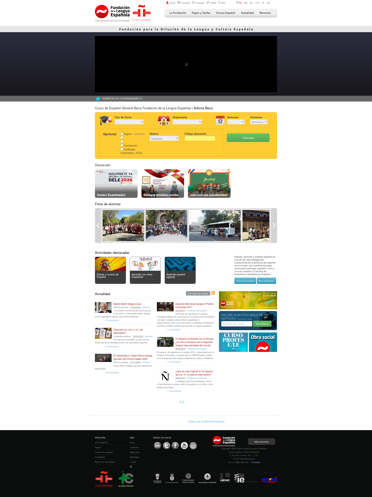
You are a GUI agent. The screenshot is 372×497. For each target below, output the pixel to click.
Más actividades (266, 280)
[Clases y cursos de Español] (110, 269)
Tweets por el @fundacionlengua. (206, 421)
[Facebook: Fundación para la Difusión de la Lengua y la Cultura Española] (175, 445)
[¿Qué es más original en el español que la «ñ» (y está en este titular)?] (165, 375)
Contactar (185, 2)
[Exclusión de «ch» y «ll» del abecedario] (103, 333)
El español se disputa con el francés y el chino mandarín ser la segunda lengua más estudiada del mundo (195, 342)
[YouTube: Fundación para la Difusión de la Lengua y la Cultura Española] (184, 445)
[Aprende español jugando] (180, 269)
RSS (223, 2)
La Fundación (178, 12)
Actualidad (247, 12)
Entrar (173, 2)
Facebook (199, 2)
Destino (154, 133)
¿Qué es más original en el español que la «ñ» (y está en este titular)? (194, 373)
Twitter (213, 2)
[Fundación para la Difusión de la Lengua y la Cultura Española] (123, 13)
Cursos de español (245, 280)
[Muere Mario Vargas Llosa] (103, 307)
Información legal (244, 319)
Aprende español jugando (175, 275)
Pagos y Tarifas (201, 12)
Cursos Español (225, 12)
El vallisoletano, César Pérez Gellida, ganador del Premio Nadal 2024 (133, 357)
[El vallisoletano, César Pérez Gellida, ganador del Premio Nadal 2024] (103, 359)
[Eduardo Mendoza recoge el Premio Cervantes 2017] (165, 307)
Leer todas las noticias (198, 293)
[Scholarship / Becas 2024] (248, 308)
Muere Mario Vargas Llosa (127, 303)
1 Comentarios (174, 329)
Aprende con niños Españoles (142, 275)
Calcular (248, 137)
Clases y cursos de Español (107, 275)
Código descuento (195, 133)
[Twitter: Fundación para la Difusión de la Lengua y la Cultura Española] (98, 99)
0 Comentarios (112, 320)
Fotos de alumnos (108, 203)
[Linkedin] (157, 445)
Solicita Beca (203, 107)
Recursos (265, 12)
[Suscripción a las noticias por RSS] (213, 293)
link (166, 98)
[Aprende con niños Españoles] (145, 269)
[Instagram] (193, 445)
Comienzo (256, 117)
